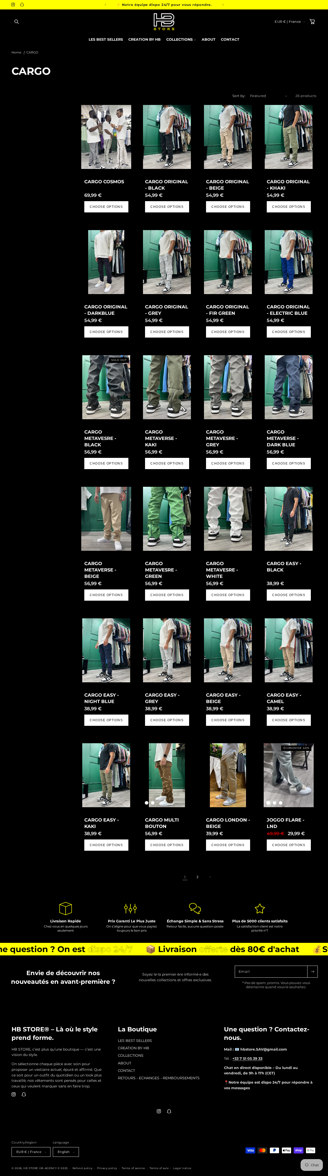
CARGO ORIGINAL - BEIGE (227, 185)
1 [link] (185, 877)
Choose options (106, 207)
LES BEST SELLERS (135, 1041)
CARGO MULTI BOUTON (162, 823)
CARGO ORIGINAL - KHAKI (288, 185)
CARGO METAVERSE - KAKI (161, 438)
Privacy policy (107, 1168)
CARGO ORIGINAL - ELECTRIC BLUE (288, 310)
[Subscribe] (312, 972)
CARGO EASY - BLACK (283, 566)
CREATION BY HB (133, 1048)
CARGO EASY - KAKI (101, 823)
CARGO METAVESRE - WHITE (222, 569)
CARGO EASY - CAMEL (283, 698)
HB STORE (31, 1168)
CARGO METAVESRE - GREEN (161, 569)
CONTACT (126, 1070)
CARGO (32, 52)
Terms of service (133, 1168)
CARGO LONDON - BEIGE (228, 823)
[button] (17, 22)
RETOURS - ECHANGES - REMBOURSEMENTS (159, 1078)
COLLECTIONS (131, 1055)
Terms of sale (159, 1168)
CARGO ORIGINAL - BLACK (166, 185)
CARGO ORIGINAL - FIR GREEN (227, 310)
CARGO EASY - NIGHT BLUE (101, 698)
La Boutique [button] (137, 1029)
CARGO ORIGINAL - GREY (166, 310)
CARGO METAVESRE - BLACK (100, 438)
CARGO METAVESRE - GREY (222, 438)
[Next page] (210, 877)
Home (16, 52)
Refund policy (83, 1168)
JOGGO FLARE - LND (285, 823)
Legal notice (182, 1168)
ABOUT (124, 1063)
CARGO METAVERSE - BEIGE (100, 569)
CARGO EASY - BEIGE (223, 698)
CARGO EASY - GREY (162, 698)
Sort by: (238, 96)
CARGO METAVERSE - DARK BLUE (282, 438)
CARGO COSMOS (104, 182)
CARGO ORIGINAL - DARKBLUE (105, 310)
